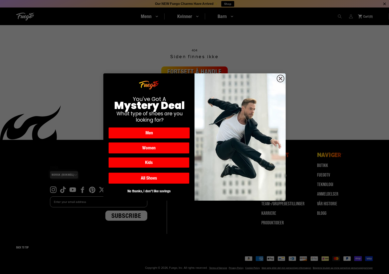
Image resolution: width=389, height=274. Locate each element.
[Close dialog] (280, 78)
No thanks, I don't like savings (149, 191)
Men (149, 133)
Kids (149, 162)
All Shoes (149, 178)
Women (149, 148)
